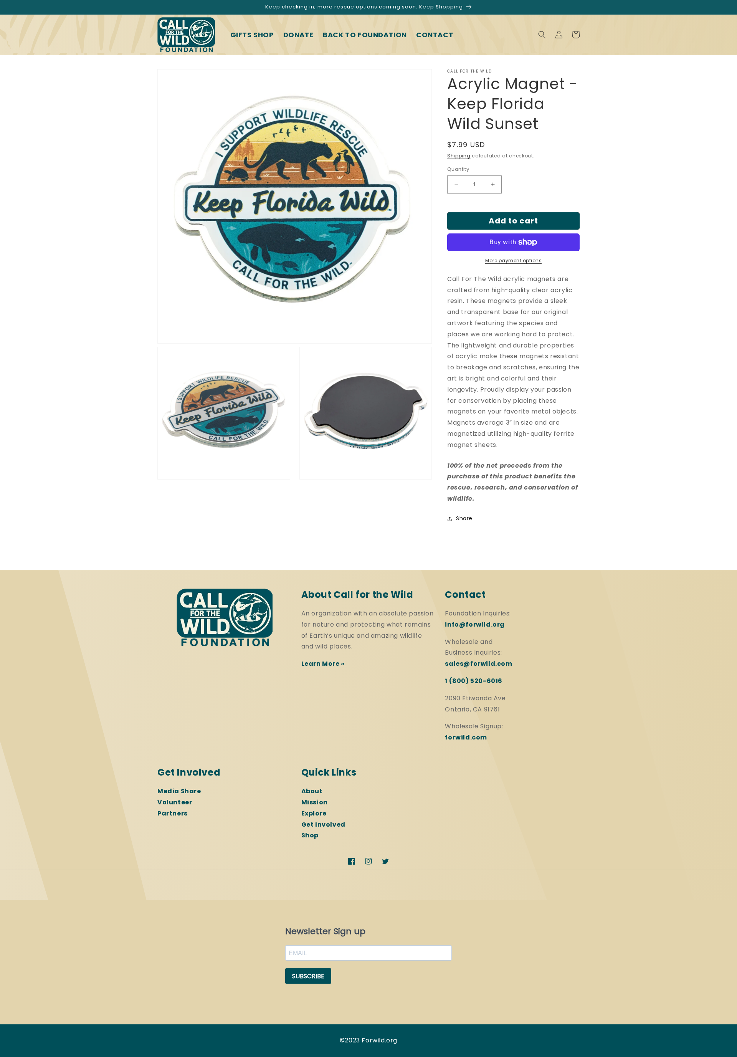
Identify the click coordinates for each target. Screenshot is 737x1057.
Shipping (459, 155)
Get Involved (323, 824)
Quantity (458, 169)
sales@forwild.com (478, 663)
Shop (310, 835)
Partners (172, 813)
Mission (314, 802)
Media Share (179, 791)
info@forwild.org (475, 624)
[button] (542, 34)
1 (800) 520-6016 (473, 681)
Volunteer (174, 802)
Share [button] (464, 518)
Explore (314, 813)
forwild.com (466, 737)
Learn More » (323, 663)
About (312, 791)
